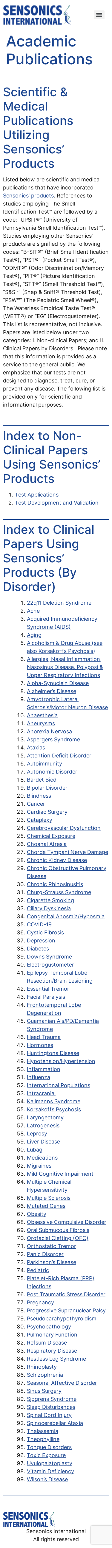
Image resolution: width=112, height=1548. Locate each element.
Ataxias (36, 747)
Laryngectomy (45, 1117)
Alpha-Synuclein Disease (58, 683)
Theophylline (43, 1439)
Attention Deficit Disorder (59, 755)
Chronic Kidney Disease (57, 860)
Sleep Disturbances (51, 1407)
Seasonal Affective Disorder (62, 1383)
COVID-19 (39, 924)
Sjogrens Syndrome (51, 1399)
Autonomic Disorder (52, 771)
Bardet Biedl (42, 780)
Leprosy (37, 1133)
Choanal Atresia (47, 844)
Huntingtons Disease (53, 1053)
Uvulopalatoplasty (49, 1463)
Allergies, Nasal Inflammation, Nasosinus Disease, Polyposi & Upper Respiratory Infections (65, 667)
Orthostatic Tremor (51, 1246)
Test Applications (37, 494)
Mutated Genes (46, 1206)
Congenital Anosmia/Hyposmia (66, 916)
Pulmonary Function (52, 1334)
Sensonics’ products (28, 195)
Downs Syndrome (49, 956)
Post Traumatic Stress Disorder (66, 1294)
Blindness (39, 796)
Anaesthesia (42, 715)
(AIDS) (62, 627)
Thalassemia (42, 1431)
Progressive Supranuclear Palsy (66, 1310)
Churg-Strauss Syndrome (59, 892)
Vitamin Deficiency (50, 1471)
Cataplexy (39, 820)
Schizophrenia (45, 1375)
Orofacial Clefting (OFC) (57, 1238)
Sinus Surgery (44, 1391)
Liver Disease (43, 1141)
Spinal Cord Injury (49, 1415)
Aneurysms (41, 723)
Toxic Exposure (46, 1455)
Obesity (36, 1214)
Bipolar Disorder (47, 788)
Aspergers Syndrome (53, 739)
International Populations (58, 1085)
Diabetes (38, 948)
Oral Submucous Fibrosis (58, 1230)
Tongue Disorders (49, 1447)
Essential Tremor (48, 989)
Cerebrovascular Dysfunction (64, 828)
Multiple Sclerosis (48, 1198)
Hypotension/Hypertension (61, 1061)
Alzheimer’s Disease (51, 691)
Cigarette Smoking (50, 900)
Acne (33, 611)
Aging (34, 635)
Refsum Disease (47, 1342)
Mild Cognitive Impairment (60, 1174)
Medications (42, 1158)
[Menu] (99, 14)
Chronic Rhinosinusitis (55, 884)
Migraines (39, 1166)
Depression (41, 940)
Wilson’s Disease (47, 1479)
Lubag (34, 1149)
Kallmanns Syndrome (53, 1101)
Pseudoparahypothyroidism (61, 1318)
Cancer (36, 804)
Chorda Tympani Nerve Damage (67, 852)
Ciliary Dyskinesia (49, 908)
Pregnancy (40, 1302)
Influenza (38, 1077)
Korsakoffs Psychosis (54, 1109)
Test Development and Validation (57, 503)
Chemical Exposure (51, 836)
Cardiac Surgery (47, 812)
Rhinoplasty (42, 1367)
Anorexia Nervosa (49, 731)
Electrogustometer (50, 965)
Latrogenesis (43, 1125)
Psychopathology (49, 1326)
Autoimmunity (44, 763)
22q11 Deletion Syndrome (59, 603)
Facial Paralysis (46, 997)
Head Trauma (44, 1037)
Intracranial (41, 1093)
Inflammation (43, 1069)
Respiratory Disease (52, 1351)
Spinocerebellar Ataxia (55, 1423)
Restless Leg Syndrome (56, 1359)
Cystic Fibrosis (45, 932)
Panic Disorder (45, 1254)
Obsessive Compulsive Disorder (66, 1222)
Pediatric (38, 1270)
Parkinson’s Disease (51, 1262)
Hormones (40, 1045)
